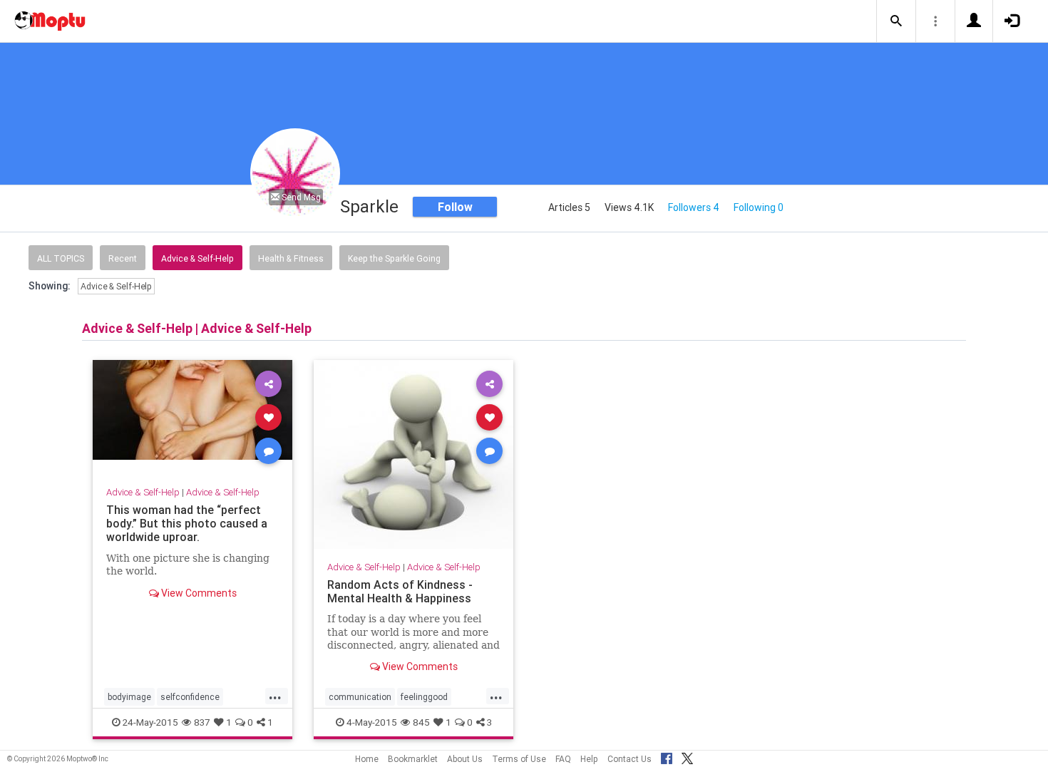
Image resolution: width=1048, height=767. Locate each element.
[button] (896, 21)
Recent (122, 258)
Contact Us (629, 758)
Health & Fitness (291, 258)
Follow (455, 207)
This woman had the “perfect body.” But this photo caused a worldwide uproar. (186, 523)
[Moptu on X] (687, 756)
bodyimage (129, 696)
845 (421, 722)
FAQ (563, 758)
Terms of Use (519, 758)
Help (589, 758)
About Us (465, 758)
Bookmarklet (413, 758)
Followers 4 (693, 207)
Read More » (192, 416)
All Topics (60, 258)
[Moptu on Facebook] (666, 756)
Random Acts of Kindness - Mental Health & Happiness (400, 591)
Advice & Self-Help (197, 258)
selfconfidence (190, 696)
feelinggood (424, 696)
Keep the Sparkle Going (394, 258)
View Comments (198, 593)
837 (202, 722)
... (275, 696)
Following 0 (759, 207)
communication (360, 696)
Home (367, 758)
